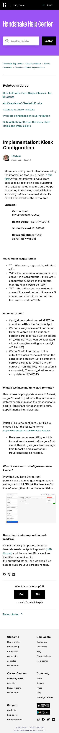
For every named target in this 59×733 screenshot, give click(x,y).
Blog (39, 651)
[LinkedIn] (13, 574)
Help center (13, 666)
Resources (42, 647)
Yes (21, 594)
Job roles (11, 661)
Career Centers (14, 673)
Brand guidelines (44, 697)
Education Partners (33, 64)
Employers (44, 637)
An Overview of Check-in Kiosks (22, 103)
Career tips (12, 651)
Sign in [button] (50, 5)
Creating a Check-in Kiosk (19, 109)
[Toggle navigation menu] (43, 5)
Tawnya (16, 156)
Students (13, 637)
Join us (40, 683)
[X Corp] (9, 574)
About (40, 678)
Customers (42, 642)
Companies (12, 656)
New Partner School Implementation (30, 68)
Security (11, 683)
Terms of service (36, 727)
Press (39, 688)
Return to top (11, 614)
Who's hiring (13, 647)
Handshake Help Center (12, 64)
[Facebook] (4, 574)
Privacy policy (22, 727)
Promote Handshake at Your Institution (26, 115)
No (38, 594)
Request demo (44, 656)
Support (12, 705)
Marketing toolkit (14, 678)
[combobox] (21, 40)
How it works (13, 642)
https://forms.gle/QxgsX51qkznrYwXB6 (26, 430)
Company (43, 673)
